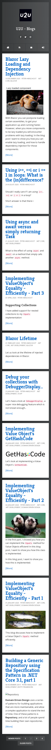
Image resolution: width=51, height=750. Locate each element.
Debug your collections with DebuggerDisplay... (24, 382)
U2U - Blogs (25, 28)
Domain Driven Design (30, 445)
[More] (9, 154)
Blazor (13, 81)
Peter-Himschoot (29, 78)
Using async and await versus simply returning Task (22, 229)
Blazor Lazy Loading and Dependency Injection (17, 66)
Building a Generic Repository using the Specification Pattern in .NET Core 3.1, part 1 (24, 670)
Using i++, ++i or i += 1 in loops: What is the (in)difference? (25, 175)
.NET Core (40, 241)
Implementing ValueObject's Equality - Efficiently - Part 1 (24, 590)
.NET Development (13, 243)
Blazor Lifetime (21, 338)
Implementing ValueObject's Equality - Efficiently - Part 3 (24, 285)
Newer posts (14, 738)
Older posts (25, 743)
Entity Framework (25, 687)
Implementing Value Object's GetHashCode (20, 434)
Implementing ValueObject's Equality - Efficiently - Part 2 (24, 492)
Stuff (20, 394)
